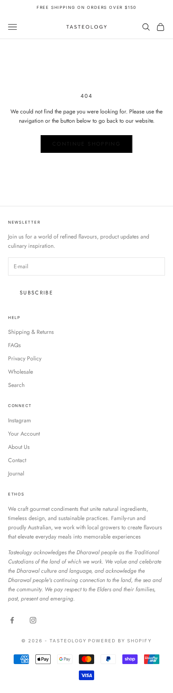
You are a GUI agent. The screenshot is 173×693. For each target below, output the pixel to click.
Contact (17, 460)
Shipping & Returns (31, 332)
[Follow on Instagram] (33, 620)
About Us (19, 447)
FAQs (14, 345)
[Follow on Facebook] (12, 620)
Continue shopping (86, 144)
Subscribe (36, 292)
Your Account (24, 434)
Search (16, 385)
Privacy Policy (24, 358)
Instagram (19, 420)
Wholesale (20, 372)
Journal (16, 473)
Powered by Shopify (120, 641)
